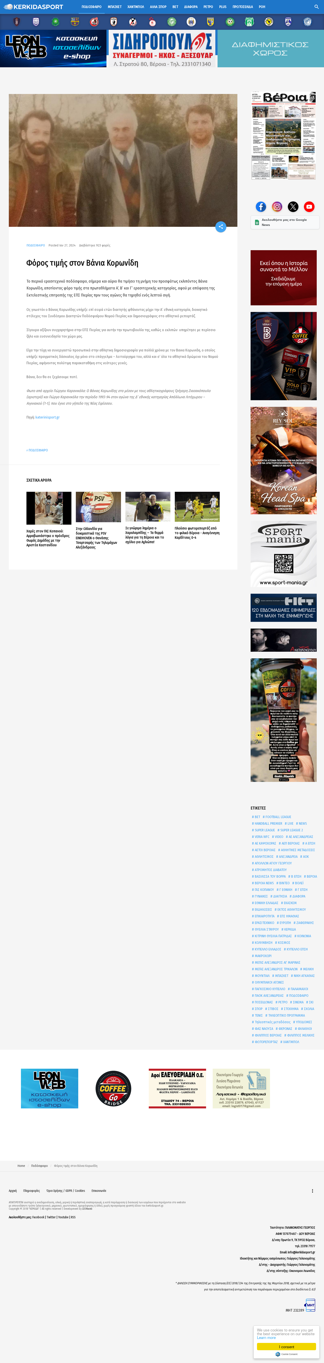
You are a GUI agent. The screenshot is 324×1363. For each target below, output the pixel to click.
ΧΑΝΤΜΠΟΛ (290, 1042)
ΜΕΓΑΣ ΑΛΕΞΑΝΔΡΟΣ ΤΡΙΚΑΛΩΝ (276, 969)
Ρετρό (208, 7)
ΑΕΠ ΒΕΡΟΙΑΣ (290, 843)
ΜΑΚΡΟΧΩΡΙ (263, 956)
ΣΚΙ (310, 1002)
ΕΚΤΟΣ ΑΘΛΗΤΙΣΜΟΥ (291, 909)
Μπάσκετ (114, 7)
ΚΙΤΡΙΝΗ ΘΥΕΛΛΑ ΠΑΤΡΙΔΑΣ (273, 936)
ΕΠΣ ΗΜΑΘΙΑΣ (289, 916)
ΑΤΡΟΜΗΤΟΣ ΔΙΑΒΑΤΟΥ (270, 870)
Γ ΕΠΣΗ (302, 890)
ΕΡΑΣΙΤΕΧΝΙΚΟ (264, 923)
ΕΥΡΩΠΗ (285, 923)
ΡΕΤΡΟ (282, 1002)
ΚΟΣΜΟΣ (283, 943)
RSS (73, 1217)
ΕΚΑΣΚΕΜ (290, 903)
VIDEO (278, 837)
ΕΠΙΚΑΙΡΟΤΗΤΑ (264, 916)
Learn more (266, 1337)
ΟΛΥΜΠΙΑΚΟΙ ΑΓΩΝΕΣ (269, 982)
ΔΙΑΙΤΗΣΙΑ (279, 896)
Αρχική (13, 1191)
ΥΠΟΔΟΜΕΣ (303, 1022)
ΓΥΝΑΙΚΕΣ (261, 896)
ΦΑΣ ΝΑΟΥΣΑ (263, 1029)
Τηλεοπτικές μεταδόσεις (272, 1022)
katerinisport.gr (47, 417)
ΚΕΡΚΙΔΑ (289, 929)
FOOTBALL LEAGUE (278, 817)
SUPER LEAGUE (264, 830)
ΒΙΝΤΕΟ (284, 883)
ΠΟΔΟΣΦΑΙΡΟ (35, 245)
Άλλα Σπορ (158, 7)
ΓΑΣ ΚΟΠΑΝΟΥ (264, 890)
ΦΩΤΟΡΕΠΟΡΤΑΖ (266, 1042)
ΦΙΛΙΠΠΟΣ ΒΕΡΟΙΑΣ (268, 1035)
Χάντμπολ (136, 7)
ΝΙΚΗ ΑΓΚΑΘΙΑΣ (304, 976)
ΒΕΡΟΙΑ (311, 876)
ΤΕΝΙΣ (258, 1015)
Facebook (38, 1217)
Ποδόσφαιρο (92, 7)
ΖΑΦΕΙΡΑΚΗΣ (305, 923)
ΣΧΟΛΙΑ (308, 1009)
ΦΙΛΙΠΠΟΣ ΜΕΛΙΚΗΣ (300, 1035)
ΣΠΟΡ (258, 1009)
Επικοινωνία (99, 1191)
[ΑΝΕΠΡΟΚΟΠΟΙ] (285, 640)
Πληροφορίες (31, 1191)
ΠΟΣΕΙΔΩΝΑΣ (263, 1002)
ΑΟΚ (305, 856)
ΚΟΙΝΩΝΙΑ (303, 936)
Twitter (51, 1217)
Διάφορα (190, 7)
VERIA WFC (261, 837)
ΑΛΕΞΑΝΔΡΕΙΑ (288, 856)
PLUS (223, 7)
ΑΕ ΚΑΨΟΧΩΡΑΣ (265, 843)
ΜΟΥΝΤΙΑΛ (262, 976)
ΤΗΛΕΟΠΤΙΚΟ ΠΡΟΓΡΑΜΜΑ (286, 1015)
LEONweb (87, 1208)
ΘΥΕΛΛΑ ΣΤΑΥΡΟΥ (266, 929)
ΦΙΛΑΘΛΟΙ (304, 1029)
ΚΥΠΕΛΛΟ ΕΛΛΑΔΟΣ (267, 949)
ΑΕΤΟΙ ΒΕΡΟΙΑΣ (265, 850)
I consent (286, 1346)
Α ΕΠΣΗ (309, 843)
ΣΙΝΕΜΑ (298, 1002)
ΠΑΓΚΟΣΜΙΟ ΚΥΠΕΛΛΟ (269, 989)
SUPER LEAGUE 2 (291, 830)
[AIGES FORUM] (285, 277)
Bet (175, 7)
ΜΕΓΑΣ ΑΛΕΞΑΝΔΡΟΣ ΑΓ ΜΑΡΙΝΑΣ (277, 962)
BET (257, 817)
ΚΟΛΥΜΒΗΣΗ (263, 943)
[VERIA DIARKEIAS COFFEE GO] (285, 356)
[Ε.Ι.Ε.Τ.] (285, 608)
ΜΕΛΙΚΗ (308, 969)
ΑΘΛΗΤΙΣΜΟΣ (264, 856)
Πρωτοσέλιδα (243, 7)
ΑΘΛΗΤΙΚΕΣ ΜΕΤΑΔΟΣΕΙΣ (297, 850)
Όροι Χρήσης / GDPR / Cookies (66, 1191)
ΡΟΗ (262, 7)
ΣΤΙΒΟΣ (272, 1009)
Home (21, 1166)
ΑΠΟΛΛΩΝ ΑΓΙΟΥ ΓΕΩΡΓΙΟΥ (273, 863)
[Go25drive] (285, 720)
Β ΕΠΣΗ (295, 876)
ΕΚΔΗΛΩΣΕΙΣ (263, 909)
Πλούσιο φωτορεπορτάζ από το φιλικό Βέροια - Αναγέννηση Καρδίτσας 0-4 (197, 533)
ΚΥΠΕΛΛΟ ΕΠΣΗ (297, 949)
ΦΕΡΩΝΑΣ (285, 1029)
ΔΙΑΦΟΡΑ (298, 896)
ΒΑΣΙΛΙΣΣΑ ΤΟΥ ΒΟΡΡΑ (270, 876)
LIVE (290, 823)
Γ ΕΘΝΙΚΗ (285, 890)
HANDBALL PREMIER (268, 823)
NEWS (302, 823)
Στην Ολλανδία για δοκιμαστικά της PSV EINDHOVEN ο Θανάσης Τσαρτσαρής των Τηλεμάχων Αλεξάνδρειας (96, 538)
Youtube (63, 1217)
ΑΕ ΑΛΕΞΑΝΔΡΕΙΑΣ (300, 837)
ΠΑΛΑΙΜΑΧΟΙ (299, 989)
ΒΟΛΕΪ (299, 883)
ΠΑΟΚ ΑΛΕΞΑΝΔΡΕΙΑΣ (269, 995)
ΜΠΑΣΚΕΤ (281, 976)
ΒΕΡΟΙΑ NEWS (264, 883)
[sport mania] (285, 554)
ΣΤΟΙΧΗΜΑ (290, 1009)
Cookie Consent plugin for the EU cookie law (287, 1354)
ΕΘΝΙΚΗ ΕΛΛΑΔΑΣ (266, 903)
